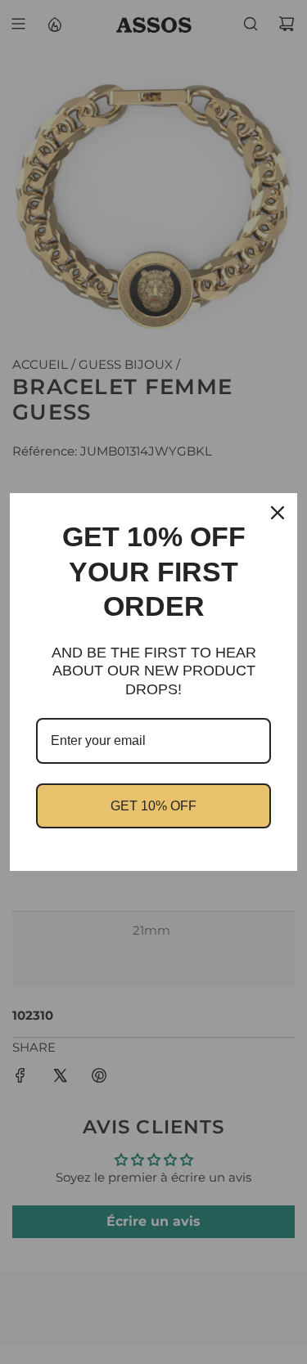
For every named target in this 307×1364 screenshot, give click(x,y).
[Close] (277, 512)
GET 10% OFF (153, 806)
